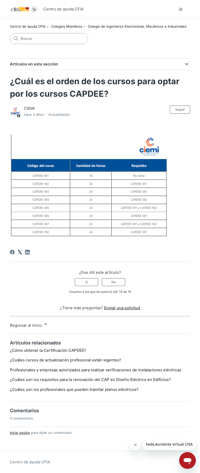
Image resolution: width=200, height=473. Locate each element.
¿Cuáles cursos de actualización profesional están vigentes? (65, 359)
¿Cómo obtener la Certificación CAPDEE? (48, 350)
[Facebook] (12, 252)
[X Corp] (19, 252)
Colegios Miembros (66, 26)
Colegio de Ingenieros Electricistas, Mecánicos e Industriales (137, 26)
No (113, 282)
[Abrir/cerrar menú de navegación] (181, 9)
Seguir (180, 109)
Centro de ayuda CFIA (28, 26)
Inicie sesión (20, 432)
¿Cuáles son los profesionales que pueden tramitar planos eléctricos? (74, 389)
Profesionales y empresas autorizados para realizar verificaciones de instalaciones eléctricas (95, 369)
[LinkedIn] (27, 252)
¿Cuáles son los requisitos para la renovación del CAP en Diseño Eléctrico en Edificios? (90, 379)
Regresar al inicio (26, 325)
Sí (86, 282)
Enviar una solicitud (122, 307)
